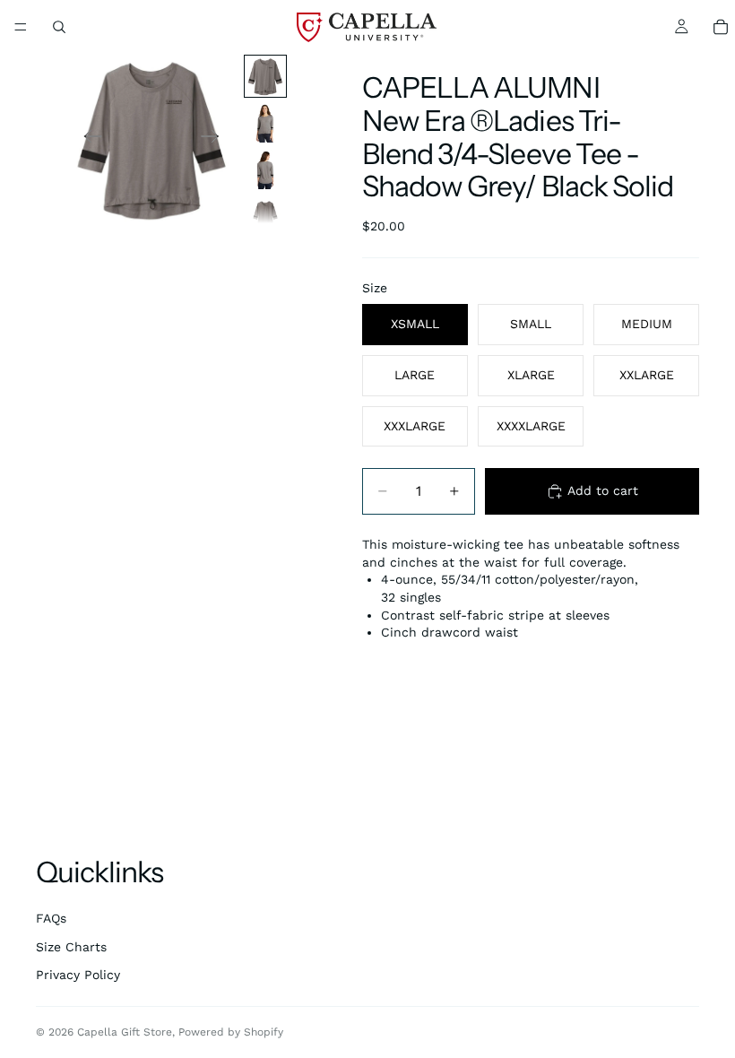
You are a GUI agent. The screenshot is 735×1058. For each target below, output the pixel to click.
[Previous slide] (87, 139)
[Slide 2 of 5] (265, 123)
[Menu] (20, 27)
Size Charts (71, 947)
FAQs (51, 918)
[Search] (59, 27)
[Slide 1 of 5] (265, 76)
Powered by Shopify (230, 1032)
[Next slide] (215, 139)
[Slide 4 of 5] (265, 216)
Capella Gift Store (124, 1032)
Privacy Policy (78, 974)
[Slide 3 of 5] (265, 169)
